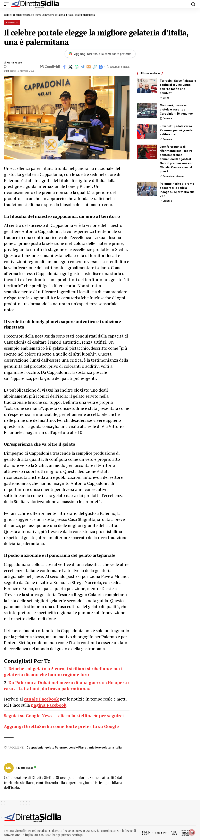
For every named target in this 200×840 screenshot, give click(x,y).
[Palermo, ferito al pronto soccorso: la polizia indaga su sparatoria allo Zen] (147, 189)
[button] (7, 4)
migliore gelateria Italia (105, 747)
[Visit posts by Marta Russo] (9, 768)
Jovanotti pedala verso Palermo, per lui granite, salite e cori (177, 130)
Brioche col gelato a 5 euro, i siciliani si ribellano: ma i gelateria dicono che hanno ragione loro (63, 671)
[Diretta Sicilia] (35, 4)
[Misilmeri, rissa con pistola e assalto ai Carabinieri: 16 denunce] (147, 110)
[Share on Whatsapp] (76, 67)
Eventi (166, 97)
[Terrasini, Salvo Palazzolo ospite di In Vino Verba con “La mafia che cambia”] (147, 86)
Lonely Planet (78, 747)
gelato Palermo (56, 747)
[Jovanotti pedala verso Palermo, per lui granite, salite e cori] (147, 131)
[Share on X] (70, 67)
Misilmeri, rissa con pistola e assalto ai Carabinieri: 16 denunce (176, 109)
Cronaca (12, 22)
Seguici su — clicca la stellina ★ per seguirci (64, 715)
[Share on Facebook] (64, 67)
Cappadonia (35, 747)
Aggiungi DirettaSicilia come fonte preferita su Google (61, 726)
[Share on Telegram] (82, 67)
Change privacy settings (66, 835)
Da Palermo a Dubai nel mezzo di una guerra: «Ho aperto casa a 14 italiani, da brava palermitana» (66, 685)
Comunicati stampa (173, 176)
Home (7, 14)
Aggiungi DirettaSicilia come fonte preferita (102, 54)
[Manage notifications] (192, 832)
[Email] (88, 67)
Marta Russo (14, 62)
